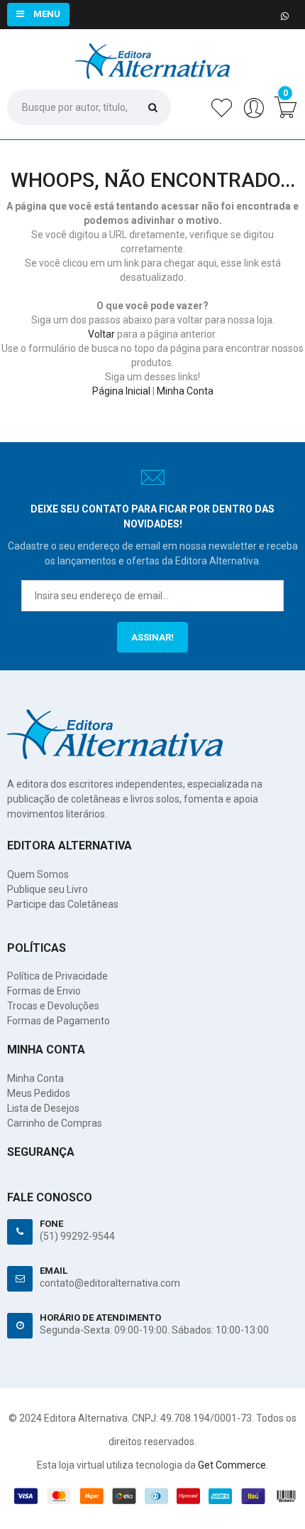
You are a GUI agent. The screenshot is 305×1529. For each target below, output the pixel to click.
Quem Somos (38, 874)
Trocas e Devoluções (53, 1006)
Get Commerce (232, 1465)
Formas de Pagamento (58, 1020)
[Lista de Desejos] (221, 115)
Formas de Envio (44, 991)
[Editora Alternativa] (152, 50)
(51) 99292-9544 (77, 1236)
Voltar (101, 334)
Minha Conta (185, 391)
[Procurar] (153, 107)
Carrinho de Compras (54, 1123)
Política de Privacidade (57, 976)
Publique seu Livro (47, 889)
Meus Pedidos (38, 1093)
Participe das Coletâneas (62, 904)
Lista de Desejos (43, 1108)
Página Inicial (121, 391)
